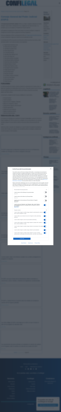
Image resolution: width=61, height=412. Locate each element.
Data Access (30, 242)
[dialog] (30, 206)
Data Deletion (23, 242)
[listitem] (30, 189)
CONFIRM (22, 238)
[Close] (51, 169)
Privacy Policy (37, 242)
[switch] (45, 192)
